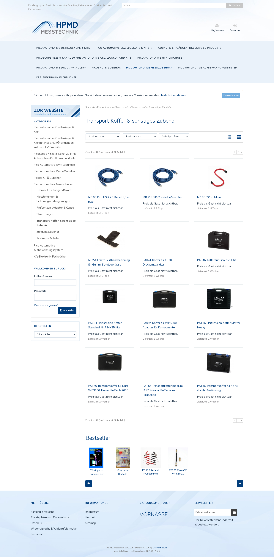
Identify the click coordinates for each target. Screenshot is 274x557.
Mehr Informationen (173, 95)
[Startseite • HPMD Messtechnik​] (55, 27)
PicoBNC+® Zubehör (47, 178)
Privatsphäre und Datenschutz (50, 517)
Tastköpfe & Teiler (48, 238)
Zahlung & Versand (42, 512)
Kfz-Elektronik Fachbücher (50, 256)
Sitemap (90, 523)
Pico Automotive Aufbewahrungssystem (48, 248)
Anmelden (68, 310)
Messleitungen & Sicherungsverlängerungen (53, 199)
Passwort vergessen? (46, 305)
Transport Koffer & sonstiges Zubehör (56, 223)
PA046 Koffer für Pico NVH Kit (216, 260)
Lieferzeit (37, 534)
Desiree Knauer (160, 547)
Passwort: (40, 291)
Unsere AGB (39, 523)
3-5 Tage (104, 213)
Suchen (236, 5)
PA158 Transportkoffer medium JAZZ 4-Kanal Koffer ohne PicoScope (163, 390)
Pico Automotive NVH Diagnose (54, 165)
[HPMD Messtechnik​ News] (55, 111)
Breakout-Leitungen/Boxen (54, 190)
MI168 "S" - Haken (209, 197)
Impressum (92, 512)
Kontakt (90, 517)
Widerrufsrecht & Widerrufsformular (54, 529)
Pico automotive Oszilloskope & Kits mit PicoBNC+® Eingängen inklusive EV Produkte (54, 142)
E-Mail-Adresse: (43, 276)
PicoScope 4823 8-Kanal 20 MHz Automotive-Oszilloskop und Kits (55, 156)
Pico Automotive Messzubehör (53, 184)
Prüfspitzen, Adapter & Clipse (55, 208)
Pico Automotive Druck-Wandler (54, 171)
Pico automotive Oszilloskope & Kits (54, 129)
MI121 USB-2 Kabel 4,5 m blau (162, 197)
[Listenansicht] (239, 137)
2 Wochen (159, 276)
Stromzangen (45, 214)
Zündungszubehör (48, 232)
